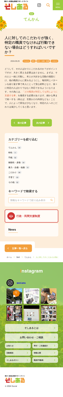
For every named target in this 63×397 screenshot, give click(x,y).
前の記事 (22, 122)
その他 (13, 182)
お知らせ (9, 345)
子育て (13, 177)
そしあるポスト (12, 360)
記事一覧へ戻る (20, 248)
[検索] (52, 200)
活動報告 (9, 352)
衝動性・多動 (16, 162)
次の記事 (40, 122)
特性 (33, 61)
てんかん (26, 61)
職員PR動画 (38, 360)
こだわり (54, 61)
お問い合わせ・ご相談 (31, 337)
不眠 (12, 157)
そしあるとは (31, 327)
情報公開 (37, 352)
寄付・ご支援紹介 (41, 345)
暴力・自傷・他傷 (43, 61)
